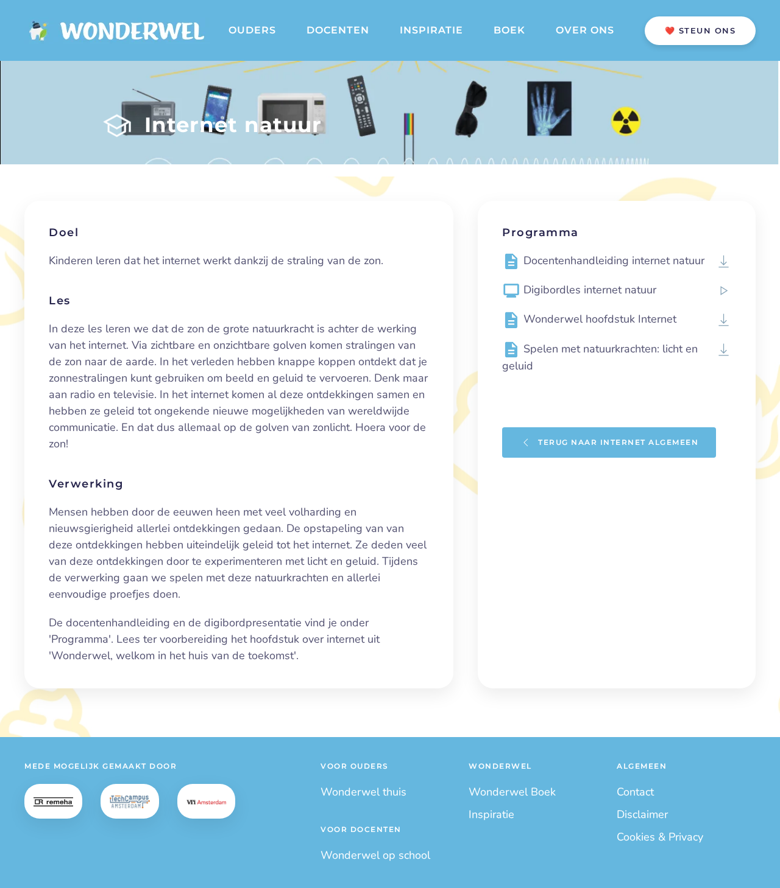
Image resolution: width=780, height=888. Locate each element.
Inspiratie (491, 814)
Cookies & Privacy (660, 837)
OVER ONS (585, 30)
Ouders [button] (252, 30)
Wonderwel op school (375, 855)
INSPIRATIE (431, 30)
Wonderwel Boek (512, 792)
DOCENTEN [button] (338, 30)
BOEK (509, 30)
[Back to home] (117, 30)
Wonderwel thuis (363, 792)
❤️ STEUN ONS (700, 30)
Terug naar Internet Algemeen (618, 442)
